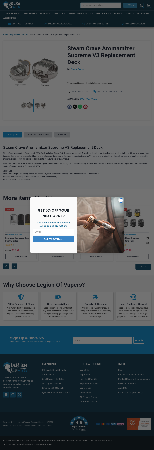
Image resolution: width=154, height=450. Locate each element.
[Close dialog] (121, 200)
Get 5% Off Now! (53, 239)
